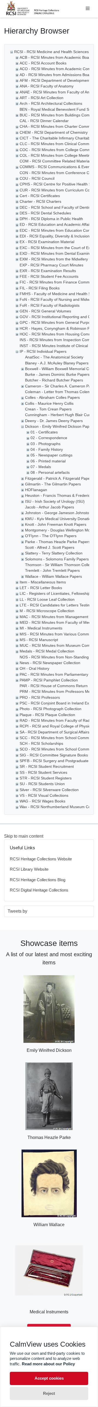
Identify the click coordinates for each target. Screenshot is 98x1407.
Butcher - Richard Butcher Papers (54, 380)
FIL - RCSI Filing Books (40, 288)
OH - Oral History (34, 668)
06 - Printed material (48, 461)
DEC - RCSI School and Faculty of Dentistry (57, 207)
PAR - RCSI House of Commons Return (54, 686)
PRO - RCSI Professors (40, 697)
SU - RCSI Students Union (42, 784)
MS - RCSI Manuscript (39, 640)
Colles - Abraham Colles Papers (52, 397)
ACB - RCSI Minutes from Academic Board (56, 57)
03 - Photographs (45, 444)
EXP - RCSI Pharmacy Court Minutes (51, 265)
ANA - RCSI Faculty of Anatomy (47, 86)
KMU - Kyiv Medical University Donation (59, 519)
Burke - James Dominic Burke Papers (57, 374)
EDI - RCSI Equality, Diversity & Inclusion (55, 236)
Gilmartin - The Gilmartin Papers (53, 484)
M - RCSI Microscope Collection (47, 611)
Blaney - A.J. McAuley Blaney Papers (56, 363)
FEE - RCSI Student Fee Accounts (49, 276)
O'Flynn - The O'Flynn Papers (50, 536)
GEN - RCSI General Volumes (45, 311)
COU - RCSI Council (37, 178)
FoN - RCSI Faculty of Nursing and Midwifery (58, 299)
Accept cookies (49, 1378)
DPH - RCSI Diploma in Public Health (51, 219)
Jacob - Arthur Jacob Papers (49, 507)
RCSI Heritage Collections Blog (37, 879)
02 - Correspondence (48, 438)
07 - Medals (40, 467)
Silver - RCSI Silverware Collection (49, 790)
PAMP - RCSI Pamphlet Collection (49, 680)
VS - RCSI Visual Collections (44, 795)
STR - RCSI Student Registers (46, 778)
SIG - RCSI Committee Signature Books (54, 755)
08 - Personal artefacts (50, 472)
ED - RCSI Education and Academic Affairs (56, 224)
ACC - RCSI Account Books (43, 63)
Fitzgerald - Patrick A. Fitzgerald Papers (59, 478)
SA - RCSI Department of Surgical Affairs (54, 732)
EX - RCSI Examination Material (47, 242)
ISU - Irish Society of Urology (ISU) (55, 501)
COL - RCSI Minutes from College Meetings (57, 155)
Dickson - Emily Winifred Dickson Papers (60, 426)
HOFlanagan (36, 490)
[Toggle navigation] (88, 9)
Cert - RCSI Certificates (40, 196)
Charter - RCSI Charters (40, 201)
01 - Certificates (44, 432)
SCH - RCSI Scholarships (41, 743)
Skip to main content (23, 836)
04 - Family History (46, 449)
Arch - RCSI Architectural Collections (51, 103)
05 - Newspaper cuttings (51, 455)
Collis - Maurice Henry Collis (49, 403)
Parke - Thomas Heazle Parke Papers (57, 542)
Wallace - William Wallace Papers (53, 576)
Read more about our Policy (48, 1364)
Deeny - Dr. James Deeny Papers (54, 421)
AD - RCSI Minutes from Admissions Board (56, 75)
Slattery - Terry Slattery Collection (53, 553)
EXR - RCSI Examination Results (48, 271)
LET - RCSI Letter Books (41, 588)
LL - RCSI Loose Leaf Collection (47, 599)
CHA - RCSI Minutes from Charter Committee (58, 126)
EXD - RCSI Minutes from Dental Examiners (57, 253)
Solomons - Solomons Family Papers (57, 559)
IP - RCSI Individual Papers (43, 351)
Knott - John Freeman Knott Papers (55, 524)
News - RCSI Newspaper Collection (50, 663)
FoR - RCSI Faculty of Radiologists (49, 305)
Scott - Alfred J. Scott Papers (49, 547)
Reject (49, 1393)
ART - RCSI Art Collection (41, 98)
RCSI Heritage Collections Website (41, 859)
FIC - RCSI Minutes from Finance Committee (58, 282)
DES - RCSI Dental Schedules (45, 213)
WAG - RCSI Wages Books (42, 801)
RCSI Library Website (29, 869)
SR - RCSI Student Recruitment (47, 766)
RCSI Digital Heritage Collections (39, 890)
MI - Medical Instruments (41, 628)
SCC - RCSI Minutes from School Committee (58, 738)
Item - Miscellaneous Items (43, 582)
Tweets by (17, 911)
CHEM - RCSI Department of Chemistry (54, 132)
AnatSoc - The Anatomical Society (54, 357)
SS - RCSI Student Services (43, 772)
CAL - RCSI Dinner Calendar (44, 121)
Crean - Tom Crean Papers (48, 409)
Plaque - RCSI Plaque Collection (47, 715)
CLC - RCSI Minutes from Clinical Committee (58, 144)
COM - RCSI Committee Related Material (55, 161)
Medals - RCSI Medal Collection (47, 651)
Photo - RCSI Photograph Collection (50, 709)
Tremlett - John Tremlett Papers (52, 570)
